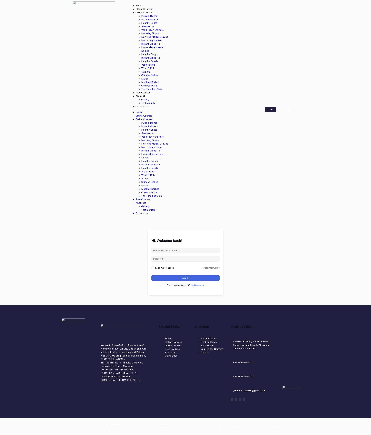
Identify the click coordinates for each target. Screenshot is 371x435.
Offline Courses (144, 9)
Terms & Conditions (230, 426)
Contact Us (142, 106)
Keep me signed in (164, 268)
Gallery (145, 99)
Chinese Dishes (149, 75)
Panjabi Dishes (209, 338)
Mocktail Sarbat (150, 82)
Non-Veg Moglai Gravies (154, 36)
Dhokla (145, 50)
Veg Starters (148, 64)
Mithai (144, 78)
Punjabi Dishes (149, 16)
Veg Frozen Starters (152, 29)
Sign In (185, 278)
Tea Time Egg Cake (151, 89)
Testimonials (148, 103)
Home (139, 5)
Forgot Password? (210, 268)
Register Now (197, 285)
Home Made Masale (152, 47)
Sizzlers (145, 71)
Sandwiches (147, 26)
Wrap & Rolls (148, 68)
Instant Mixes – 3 (150, 43)
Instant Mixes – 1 (150, 19)
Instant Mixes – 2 (150, 57)
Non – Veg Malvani (151, 40)
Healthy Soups (149, 54)
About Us (141, 96)
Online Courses (144, 12)
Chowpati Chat (149, 85)
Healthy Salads (149, 61)
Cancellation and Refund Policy (264, 426)
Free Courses (143, 92)
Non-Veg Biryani (150, 33)
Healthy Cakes (149, 22)
